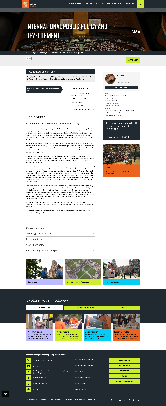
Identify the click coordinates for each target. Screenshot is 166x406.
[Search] (140, 4)
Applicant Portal (124, 366)
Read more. (80, 79)
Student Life (91, 4)
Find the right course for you (37, 53)
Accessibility (68, 400)
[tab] (29, 58)
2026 (29, 58)
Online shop (124, 371)
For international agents (83, 377)
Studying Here (75, 4)
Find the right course (40, 384)
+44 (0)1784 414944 (125, 137)
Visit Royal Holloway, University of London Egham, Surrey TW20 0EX (50, 372)
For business (79, 371)
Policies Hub (91, 400)
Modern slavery (80, 400)
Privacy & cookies (31, 400)
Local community (81, 383)
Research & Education (111, 4)
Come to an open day (40, 378)
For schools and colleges (84, 365)
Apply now (133, 60)
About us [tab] (124, 308)
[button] (111, 400)
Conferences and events (124, 381)
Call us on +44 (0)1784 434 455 (43, 360)
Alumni (124, 376)
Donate (35, 389)
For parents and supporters (84, 359)
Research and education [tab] (85, 308)
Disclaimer (43, 400)
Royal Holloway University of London (29, 4)
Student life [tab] (44, 308)
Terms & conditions (55, 400)
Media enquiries (81, 389)
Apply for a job (124, 360)
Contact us (36, 366)
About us (130, 4)
